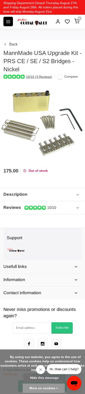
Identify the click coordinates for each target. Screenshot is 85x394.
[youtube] (56, 343)
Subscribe (62, 327)
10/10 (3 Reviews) (39, 77)
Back (13, 44)
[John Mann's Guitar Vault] (32, 21)
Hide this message (44, 378)
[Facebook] (29, 343)
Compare (71, 76)
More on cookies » (43, 388)
